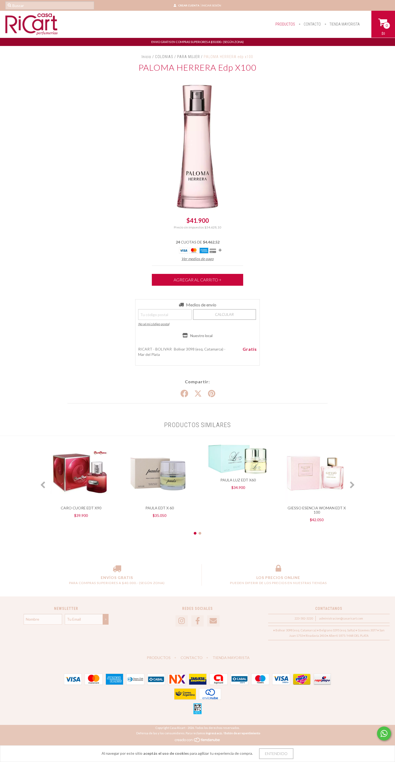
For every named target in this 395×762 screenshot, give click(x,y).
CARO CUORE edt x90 (81, 508)
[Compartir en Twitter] (198, 394)
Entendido (276, 753)
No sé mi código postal (153, 324)
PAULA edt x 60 (159, 508)
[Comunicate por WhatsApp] (384, 733)
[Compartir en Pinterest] (211, 394)
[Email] (213, 621)
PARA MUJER (189, 57)
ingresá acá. (214, 733)
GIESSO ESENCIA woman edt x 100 (317, 510)
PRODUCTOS (285, 24)
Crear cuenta (188, 5)
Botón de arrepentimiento (242, 733)
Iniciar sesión (211, 5)
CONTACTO (312, 24)
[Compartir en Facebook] (184, 394)
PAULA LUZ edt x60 (238, 480)
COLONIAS (164, 57)
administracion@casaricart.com (341, 618)
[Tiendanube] (197, 741)
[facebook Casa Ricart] (197, 621)
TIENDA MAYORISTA (344, 24)
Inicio (146, 57)
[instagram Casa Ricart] (181, 621)
